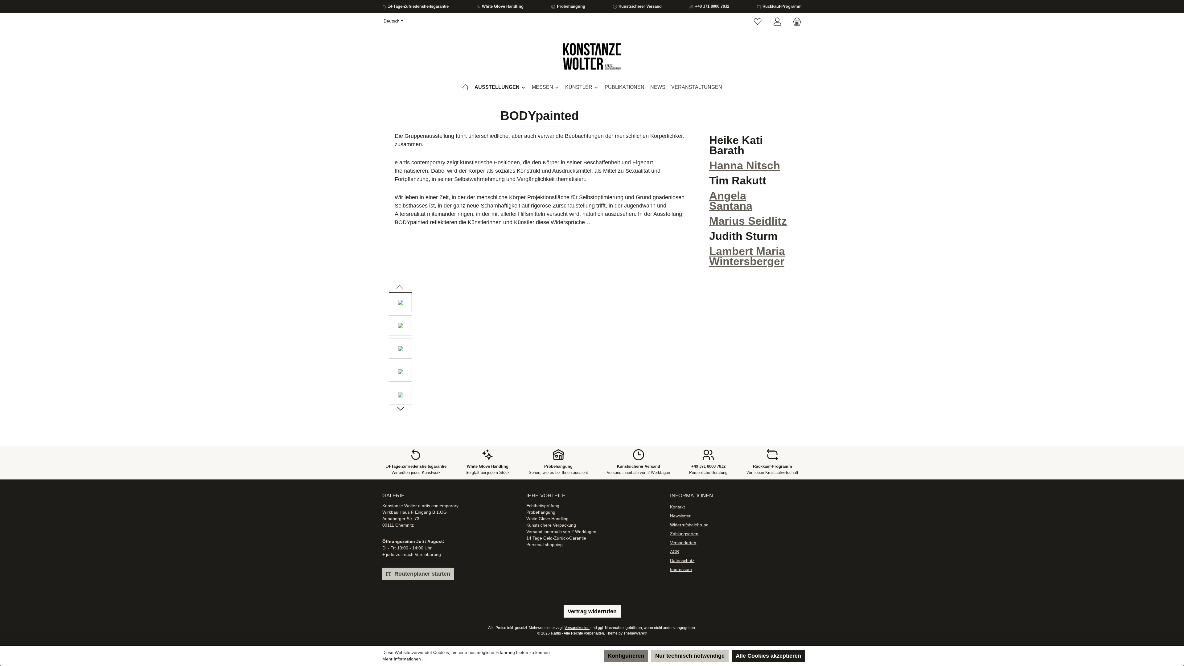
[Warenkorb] (795, 21)
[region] (592, 350)
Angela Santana (730, 200)
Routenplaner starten (421, 574)
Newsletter (680, 515)
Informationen (691, 496)
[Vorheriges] (400, 287)
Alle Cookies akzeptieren (768, 656)
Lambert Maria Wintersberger (747, 256)
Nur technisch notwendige (690, 656)
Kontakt (677, 506)
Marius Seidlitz (748, 221)
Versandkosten (577, 628)
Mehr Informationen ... (404, 658)
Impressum (681, 569)
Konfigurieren (626, 656)
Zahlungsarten (684, 533)
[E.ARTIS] (465, 87)
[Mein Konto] (777, 21)
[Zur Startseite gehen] (592, 56)
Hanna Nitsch (744, 165)
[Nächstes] (400, 409)
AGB (674, 551)
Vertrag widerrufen (592, 611)
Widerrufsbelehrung (689, 524)
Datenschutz (682, 560)
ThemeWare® (635, 633)
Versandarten (683, 542)
